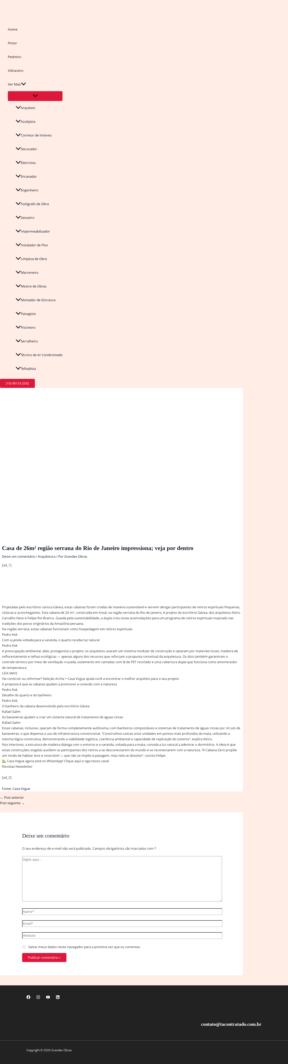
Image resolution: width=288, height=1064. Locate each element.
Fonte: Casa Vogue (16, 788)
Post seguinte (12, 803)
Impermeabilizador (35, 231)
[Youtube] (48, 998)
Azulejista (28, 121)
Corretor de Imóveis (36, 135)
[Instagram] (38, 998)
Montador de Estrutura (38, 300)
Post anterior (12, 797)
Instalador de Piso (34, 245)
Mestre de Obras (33, 286)
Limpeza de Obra (34, 258)
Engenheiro (29, 190)
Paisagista (28, 313)
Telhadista (28, 368)
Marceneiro (29, 272)
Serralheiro (29, 341)
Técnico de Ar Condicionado (41, 355)
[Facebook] (28, 998)
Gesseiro (27, 217)
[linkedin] (58, 998)
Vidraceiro (15, 70)
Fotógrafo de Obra (35, 204)
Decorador (29, 149)
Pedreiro (14, 57)
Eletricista (28, 162)
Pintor (12, 43)
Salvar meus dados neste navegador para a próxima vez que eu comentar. (84, 947)
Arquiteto (28, 107)
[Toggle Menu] (35, 96)
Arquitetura (46, 556)
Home (12, 29)
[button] (23, 84)
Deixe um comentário (18, 556)
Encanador (29, 176)
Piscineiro (28, 327)
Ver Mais (14, 84)
